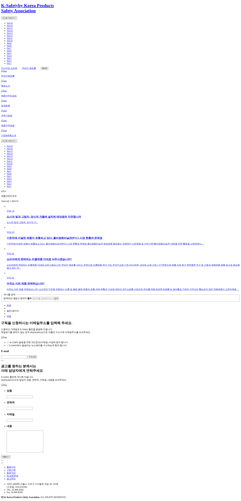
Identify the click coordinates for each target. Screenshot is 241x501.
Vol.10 (10, 41)
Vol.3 (9, 58)
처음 (9, 305)
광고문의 (11, 479)
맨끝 (9, 316)
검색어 (26, 298)
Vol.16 (10, 23)
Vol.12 (10, 36)
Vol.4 (9, 56)
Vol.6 (9, 51)
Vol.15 (10, 28)
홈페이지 (11, 467)
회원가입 (11, 473)
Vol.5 (9, 53)
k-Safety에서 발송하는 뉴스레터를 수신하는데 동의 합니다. (38, 345)
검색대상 (7, 298)
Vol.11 (9, 38)
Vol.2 (9, 61)
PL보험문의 (12, 476)
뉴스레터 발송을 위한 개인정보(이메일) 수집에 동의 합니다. (38, 342)
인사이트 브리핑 (9, 68)
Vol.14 (10, 30)
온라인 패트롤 (29, 68)
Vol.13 (10, 33)
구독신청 (11, 470)
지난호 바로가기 (9, 18)
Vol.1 (9, 63)
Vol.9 (9, 43)
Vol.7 (9, 48)
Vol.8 (9, 46)
